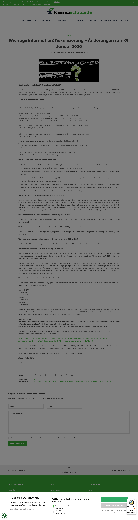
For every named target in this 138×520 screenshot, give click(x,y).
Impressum (30, 509)
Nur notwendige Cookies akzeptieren (114, 510)
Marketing (58, 511)
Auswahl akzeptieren (114, 513)
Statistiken (59, 508)
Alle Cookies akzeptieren (114, 500)
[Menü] (135, 500)
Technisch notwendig (62, 506)
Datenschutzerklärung (17, 509)
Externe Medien (60, 513)
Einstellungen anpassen (114, 506)
